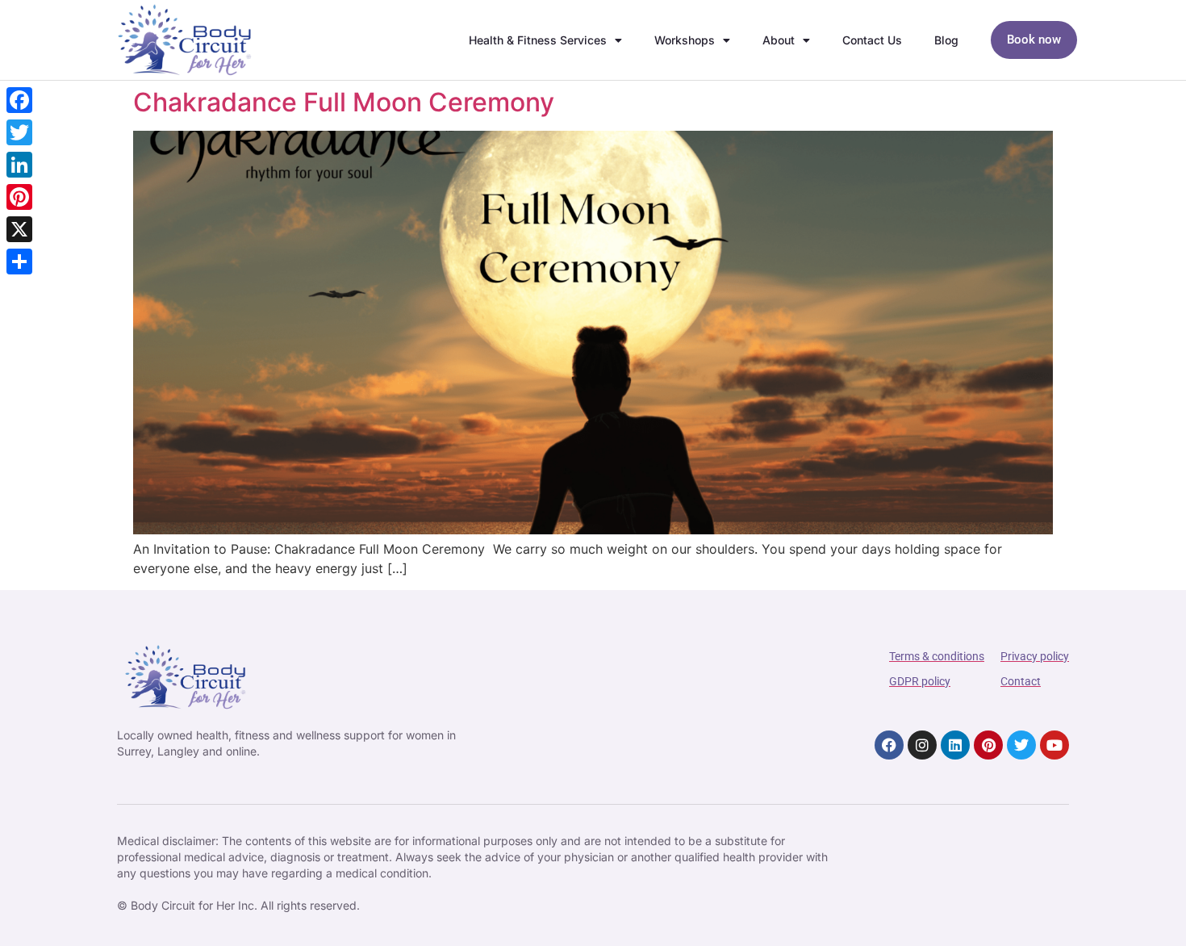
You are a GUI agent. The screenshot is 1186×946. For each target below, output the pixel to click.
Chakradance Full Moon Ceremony (343, 102)
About (778, 40)
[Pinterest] (988, 745)
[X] (19, 229)
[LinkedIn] (19, 165)
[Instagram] (922, 745)
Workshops (684, 40)
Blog (946, 40)
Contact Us (872, 40)
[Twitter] (1021, 745)
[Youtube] (1054, 745)
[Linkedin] (955, 745)
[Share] (19, 261)
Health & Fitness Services (538, 40)
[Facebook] (889, 745)
